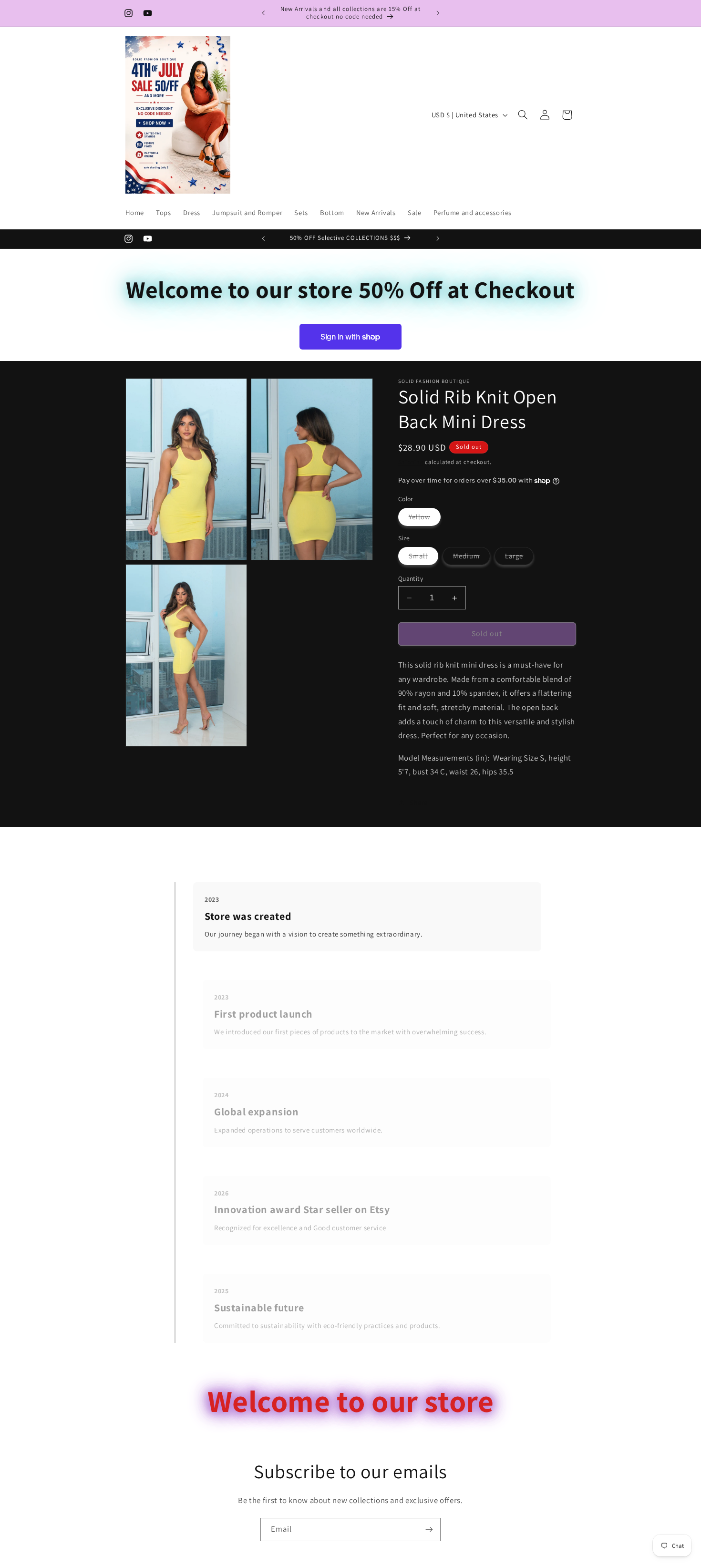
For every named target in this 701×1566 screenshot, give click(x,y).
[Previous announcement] (263, 12)
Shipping (410, 462)
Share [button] (419, 802)
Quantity (410, 578)
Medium (471, 558)
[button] (523, 115)
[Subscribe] (429, 1529)
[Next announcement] (437, 12)
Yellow (425, 519)
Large (519, 558)
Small (423, 558)
